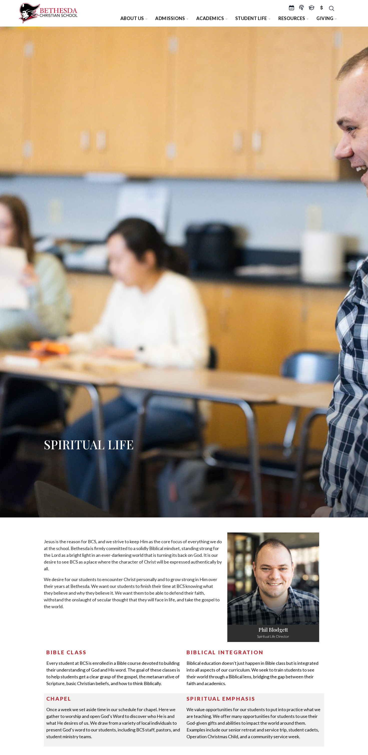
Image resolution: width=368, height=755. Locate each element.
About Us (132, 18)
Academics (210, 18)
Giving (324, 18)
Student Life (251, 18)
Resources (291, 18)
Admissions (170, 18)
